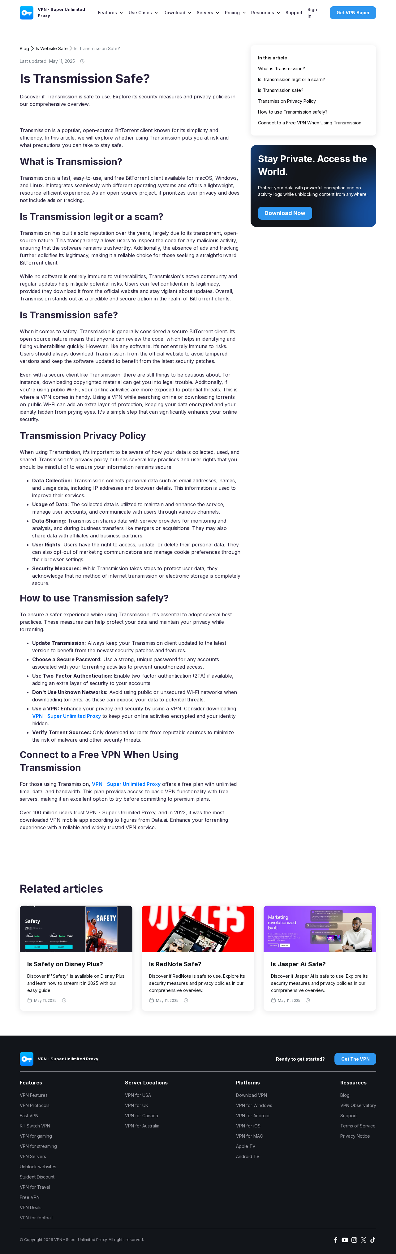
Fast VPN (29, 1115)
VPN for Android (252, 1115)
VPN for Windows (254, 1105)
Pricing (232, 12)
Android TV (248, 1156)
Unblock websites (38, 1166)
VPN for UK (136, 1105)
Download (174, 12)
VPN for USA (138, 1095)
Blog (24, 48)
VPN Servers (33, 1156)
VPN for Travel (35, 1187)
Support (294, 12)
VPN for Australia (142, 1125)
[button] (111, 12)
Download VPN (251, 1095)
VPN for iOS (248, 1125)
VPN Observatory (358, 1105)
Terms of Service (358, 1125)
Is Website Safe (52, 48)
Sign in (312, 13)
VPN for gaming (36, 1136)
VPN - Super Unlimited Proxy (66, 716)
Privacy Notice (355, 1136)
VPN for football (36, 1217)
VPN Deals (30, 1207)
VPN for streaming (38, 1146)
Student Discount (37, 1176)
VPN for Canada (141, 1115)
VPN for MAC (249, 1136)
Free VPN (30, 1197)
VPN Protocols (35, 1105)
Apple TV (246, 1146)
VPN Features (34, 1095)
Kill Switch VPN (35, 1125)
